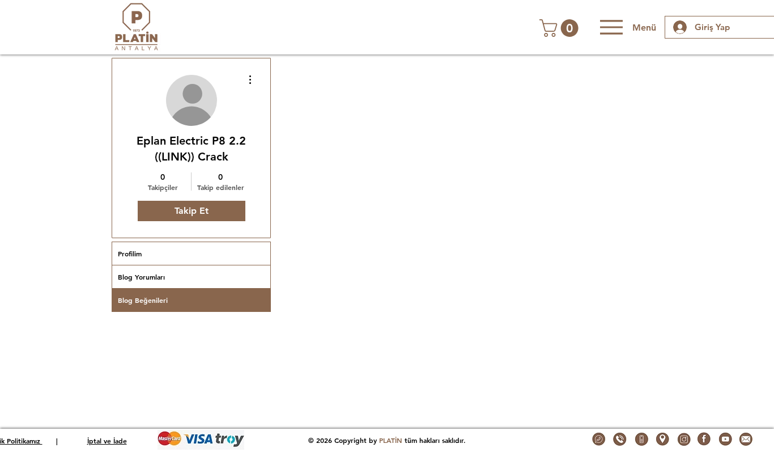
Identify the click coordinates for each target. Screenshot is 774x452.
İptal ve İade (107, 440)
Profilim (130, 253)
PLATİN (390, 440)
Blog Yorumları (141, 276)
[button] (560, 28)
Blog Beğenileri (143, 300)
